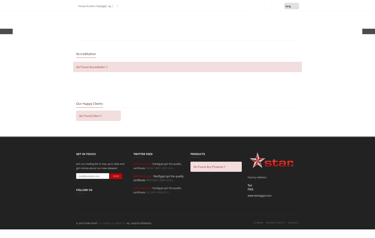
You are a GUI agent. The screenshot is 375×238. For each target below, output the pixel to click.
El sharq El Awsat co (113, 223)
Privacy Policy (275, 222)
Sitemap (258, 222)
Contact (293, 222)
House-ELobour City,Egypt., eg (94, 6)
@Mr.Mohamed (142, 164)
